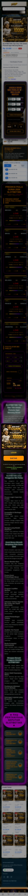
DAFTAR (13, 458)
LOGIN (13, 452)
